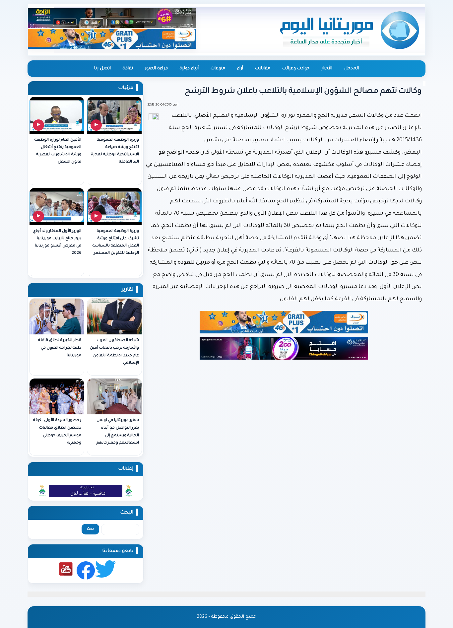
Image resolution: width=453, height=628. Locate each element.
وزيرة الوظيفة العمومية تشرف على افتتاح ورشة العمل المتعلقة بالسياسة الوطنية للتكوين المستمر (116, 242)
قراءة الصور (156, 68)
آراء (240, 68)
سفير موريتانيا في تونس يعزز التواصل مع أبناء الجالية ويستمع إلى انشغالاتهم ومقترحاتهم (118, 431)
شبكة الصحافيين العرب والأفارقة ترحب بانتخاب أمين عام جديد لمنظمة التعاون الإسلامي (114, 351)
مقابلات (262, 68)
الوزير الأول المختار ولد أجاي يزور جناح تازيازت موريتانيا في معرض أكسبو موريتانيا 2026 (56, 242)
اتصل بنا (102, 68)
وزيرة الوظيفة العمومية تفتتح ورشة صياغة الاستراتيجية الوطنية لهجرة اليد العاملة (115, 151)
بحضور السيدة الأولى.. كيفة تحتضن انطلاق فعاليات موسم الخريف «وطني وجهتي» (57, 431)
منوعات (218, 68)
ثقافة (128, 68)
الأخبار (326, 68)
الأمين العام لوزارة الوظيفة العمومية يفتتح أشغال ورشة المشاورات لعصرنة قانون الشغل (57, 151)
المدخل (351, 68)
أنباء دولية (189, 68)
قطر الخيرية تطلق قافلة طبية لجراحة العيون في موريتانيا (59, 348)
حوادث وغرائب (295, 68)
